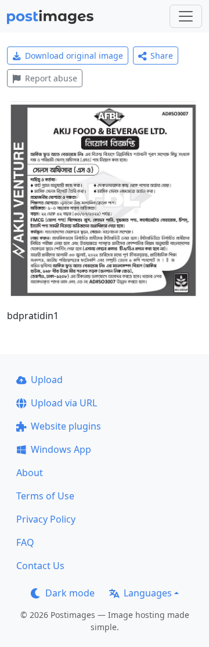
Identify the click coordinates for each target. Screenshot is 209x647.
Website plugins (66, 426)
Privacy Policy (45, 519)
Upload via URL (64, 402)
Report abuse (51, 78)
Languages (148, 593)
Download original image (74, 55)
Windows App (61, 449)
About (29, 472)
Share (161, 55)
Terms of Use (45, 495)
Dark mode (70, 593)
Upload (47, 379)
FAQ (25, 542)
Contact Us (40, 565)
